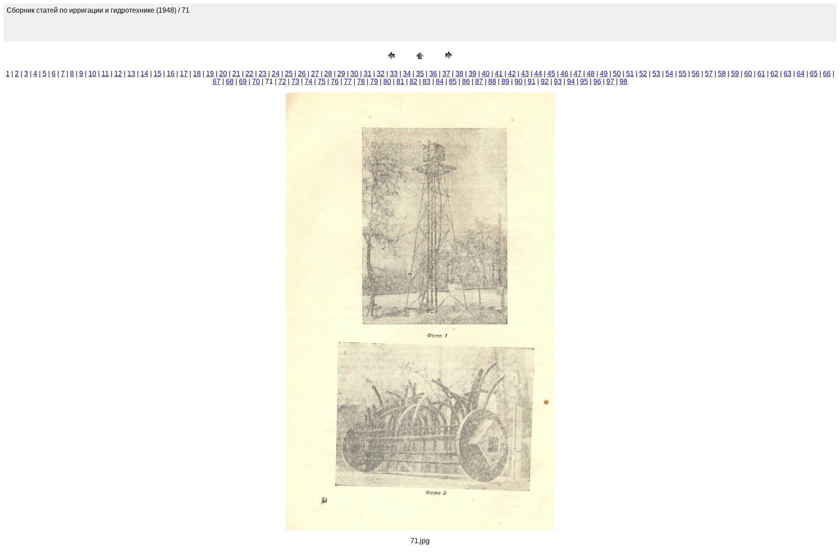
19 (210, 73)
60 (748, 73)
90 (518, 81)
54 (669, 73)
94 (571, 81)
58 (722, 73)
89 (505, 81)
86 (466, 81)
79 (374, 81)
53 (656, 73)
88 (492, 81)
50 (617, 73)
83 (426, 81)
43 (525, 73)
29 (341, 73)
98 (623, 81)
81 (400, 81)
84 (440, 81)
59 (735, 73)
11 (105, 73)
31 (367, 73)
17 (184, 73)
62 (774, 73)
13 (131, 73)
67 (216, 81)
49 (604, 73)
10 (92, 73)
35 (420, 73)
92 (545, 81)
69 (243, 81)
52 (643, 73)
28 (328, 73)
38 (459, 73)
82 (413, 81)
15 (157, 73)
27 (315, 73)
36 (433, 73)
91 (532, 81)
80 (387, 81)
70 (256, 81)
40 (486, 73)
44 (538, 73)
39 (472, 73)
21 (236, 73)
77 (348, 81)
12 (118, 73)
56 (696, 73)
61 (761, 73)
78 (361, 81)
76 (335, 81)
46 (564, 73)
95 (584, 81)
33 (394, 73)
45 (551, 73)
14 (144, 73)
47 (577, 73)
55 (682, 73)
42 (512, 73)
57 (709, 73)
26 (302, 73)
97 (610, 81)
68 (230, 81)
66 (827, 73)
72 (282, 81)
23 (262, 73)
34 (407, 73)
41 (499, 73)
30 (354, 73)
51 (630, 73)
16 (171, 73)
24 (276, 73)
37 (446, 73)
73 (295, 81)
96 (597, 81)
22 (249, 73)
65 (814, 73)
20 (223, 73)
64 (801, 73)
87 (479, 81)
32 (381, 73)
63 (787, 73)
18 (197, 73)
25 (289, 73)
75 (322, 81)
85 (453, 81)
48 (591, 73)
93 (558, 81)
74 (308, 81)
